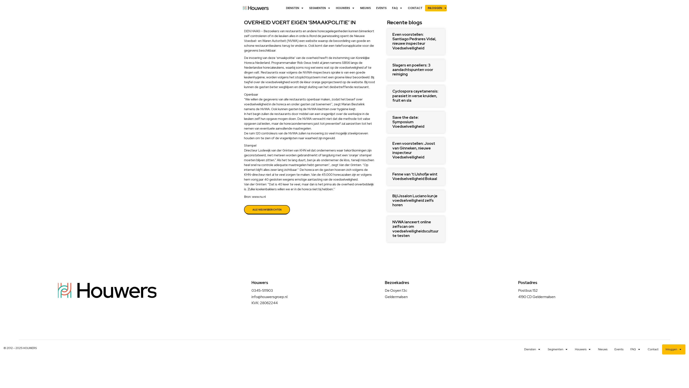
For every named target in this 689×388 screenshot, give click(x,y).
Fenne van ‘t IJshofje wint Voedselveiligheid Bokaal (414, 176)
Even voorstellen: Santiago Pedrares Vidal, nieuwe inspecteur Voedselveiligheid (414, 41)
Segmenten (317, 8)
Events (381, 8)
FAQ (395, 8)
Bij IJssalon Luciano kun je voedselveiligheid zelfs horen (414, 200)
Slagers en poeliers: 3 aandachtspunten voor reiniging (412, 70)
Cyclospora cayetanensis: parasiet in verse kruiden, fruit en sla (415, 96)
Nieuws (365, 8)
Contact (415, 8)
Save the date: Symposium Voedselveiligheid (408, 122)
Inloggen (435, 8)
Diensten (292, 8)
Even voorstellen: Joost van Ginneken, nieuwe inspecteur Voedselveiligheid (413, 150)
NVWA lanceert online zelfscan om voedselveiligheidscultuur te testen (415, 229)
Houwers (343, 8)
